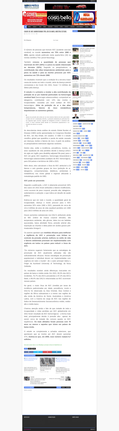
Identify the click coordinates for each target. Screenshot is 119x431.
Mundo (91, 26)
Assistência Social (77, 128)
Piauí (40, 26)
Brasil (44, 26)
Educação (50, 26)
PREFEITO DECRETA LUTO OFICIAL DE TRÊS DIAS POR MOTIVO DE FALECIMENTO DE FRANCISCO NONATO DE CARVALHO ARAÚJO (83, 94)
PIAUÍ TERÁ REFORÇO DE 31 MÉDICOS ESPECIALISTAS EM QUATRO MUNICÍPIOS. (30, 369)
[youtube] (93, 1)
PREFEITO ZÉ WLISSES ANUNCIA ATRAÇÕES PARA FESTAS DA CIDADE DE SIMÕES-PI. (87, 109)
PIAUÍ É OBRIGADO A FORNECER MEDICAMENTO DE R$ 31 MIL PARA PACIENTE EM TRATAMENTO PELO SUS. (62, 369)
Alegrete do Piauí (86, 123)
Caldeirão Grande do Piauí (79, 135)
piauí (74, 169)
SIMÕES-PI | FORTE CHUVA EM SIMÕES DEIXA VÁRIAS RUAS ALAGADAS (87, 102)
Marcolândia (76, 155)
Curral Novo (76, 143)
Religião (84, 164)
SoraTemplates (27, 429)
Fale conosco (36, 1)
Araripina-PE (76, 126)
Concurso (72, 26)
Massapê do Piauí (87, 155)
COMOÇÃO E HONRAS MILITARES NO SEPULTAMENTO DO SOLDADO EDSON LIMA (87, 50)
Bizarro (85, 131)
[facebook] (91, 1)
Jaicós (74, 152)
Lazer (81, 152)
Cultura (84, 140)
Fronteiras (75, 150)
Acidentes (75, 123)
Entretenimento (80, 26)
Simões (29, 26)
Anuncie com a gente (30, 1)
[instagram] (94, 1)
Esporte (66, 26)
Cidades (34, 26)
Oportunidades (84, 157)
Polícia (86, 26)
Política (56, 26)
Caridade (75, 138)
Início (25, 1)
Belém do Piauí (76, 131)
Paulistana (75, 162)
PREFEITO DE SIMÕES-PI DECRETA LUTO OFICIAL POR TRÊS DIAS (86, 62)
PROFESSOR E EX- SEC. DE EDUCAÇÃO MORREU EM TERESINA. (46, 369)
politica (83, 169)
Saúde (61, 26)
